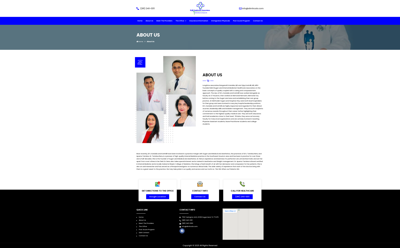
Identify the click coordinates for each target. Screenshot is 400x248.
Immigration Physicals (220, 21)
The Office (180, 21)
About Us (149, 21)
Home (139, 21)
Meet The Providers (164, 21)
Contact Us (258, 21)
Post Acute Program (241, 21)
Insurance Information (198, 21)
